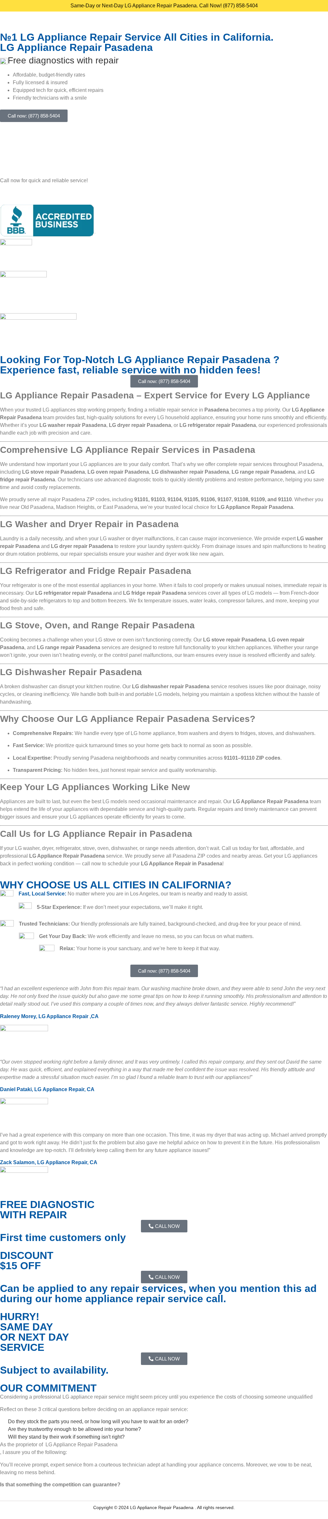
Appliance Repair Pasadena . (167, 1507)
